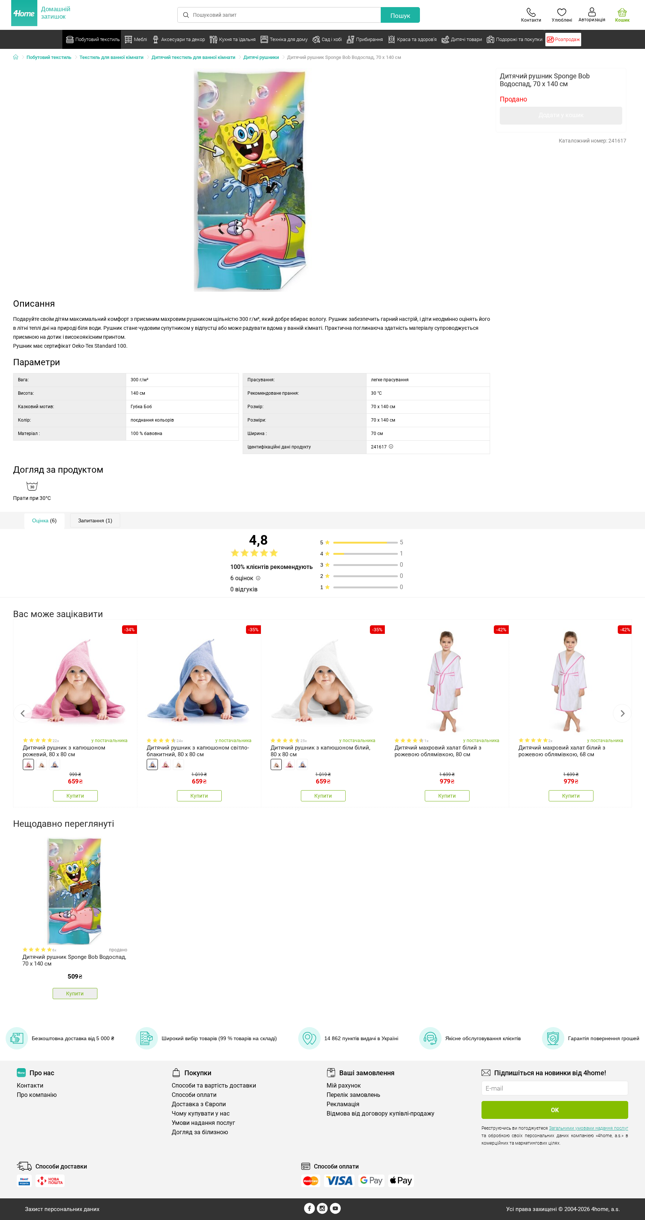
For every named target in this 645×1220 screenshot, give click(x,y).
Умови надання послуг (203, 1123)
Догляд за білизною (200, 1132)
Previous (22, 713)
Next (622, 713)
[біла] (41, 764)
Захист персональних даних (62, 1209)
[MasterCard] (310, 1180)
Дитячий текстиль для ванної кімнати (193, 57)
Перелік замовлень (353, 1095)
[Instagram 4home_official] (322, 1212)
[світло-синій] (54, 764)
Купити (75, 796)
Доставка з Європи (199, 1104)
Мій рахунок (344, 1085)
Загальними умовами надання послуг (588, 1128)
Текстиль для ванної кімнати (111, 57)
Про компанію (37, 1095)
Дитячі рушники (261, 57)
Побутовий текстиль (49, 57)
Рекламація (343, 1104)
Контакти (30, 1085)
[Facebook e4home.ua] (309, 1212)
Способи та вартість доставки (214, 1085)
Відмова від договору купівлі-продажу (380, 1113)
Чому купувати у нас (201, 1113)
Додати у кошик (561, 115)
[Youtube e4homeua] (335, 1212)
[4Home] (18, 57)
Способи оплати (194, 1095)
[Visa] (339, 1180)
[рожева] (28, 764)
